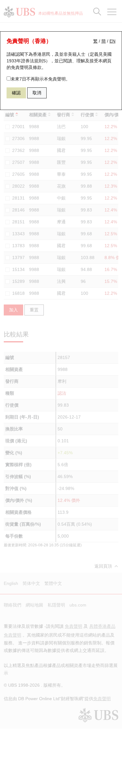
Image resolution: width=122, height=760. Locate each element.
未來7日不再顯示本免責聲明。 (40, 78)
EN (112, 41)
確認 (16, 92)
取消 (37, 92)
